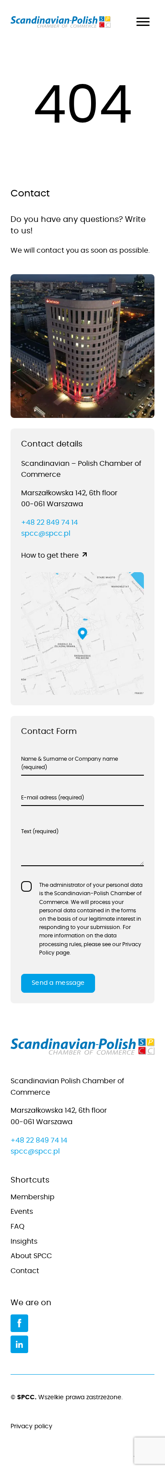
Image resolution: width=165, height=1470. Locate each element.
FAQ (18, 1226)
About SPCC (31, 1255)
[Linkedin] (19, 1344)
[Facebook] (19, 1323)
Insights (24, 1241)
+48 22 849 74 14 (49, 522)
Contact (25, 1270)
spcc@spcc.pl (45, 533)
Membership (33, 1197)
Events (22, 1211)
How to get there (50, 555)
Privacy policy (31, 1426)
